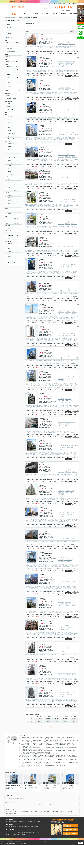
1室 (73, 721)
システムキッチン (11, 184)
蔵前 (28, 826)
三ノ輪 (10, 826)
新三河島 (14, 826)
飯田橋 (47, 804)
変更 (20, 24)
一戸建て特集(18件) (55, 811)
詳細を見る (68, 53)
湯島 (43, 237)
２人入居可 (10, 125)
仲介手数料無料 (11, 136)
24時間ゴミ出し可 (11, 243)
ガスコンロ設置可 (11, 133)
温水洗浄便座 (10, 200)
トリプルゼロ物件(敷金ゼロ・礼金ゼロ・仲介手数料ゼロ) (13, 261)
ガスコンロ (10, 179)
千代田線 (41, 109)
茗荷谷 (45, 64)
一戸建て (9, 33)
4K (7, 80)
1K (16, 66)
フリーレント (10, 130)
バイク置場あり (11, 174)
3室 (65, 721)
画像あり (9, 103)
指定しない (9, 95)
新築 (27, 832)
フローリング (10, 146)
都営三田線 (41, 41)
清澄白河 (36, 826)
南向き (9, 253)
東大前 (44, 89)
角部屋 (9, 256)
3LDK (17, 77)
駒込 (44, 134)
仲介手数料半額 (11, 138)
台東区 (27, 27)
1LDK (17, 69)
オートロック (10, 232)
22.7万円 (56, 718)
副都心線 (41, 537)
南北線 (40, 43)
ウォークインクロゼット (13, 218)
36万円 (73, 718)
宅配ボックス (10, 238)
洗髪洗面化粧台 (11, 203)
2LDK (8, 74)
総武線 (40, 313)
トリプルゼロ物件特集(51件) (45, 811)
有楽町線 (41, 63)
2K (7, 72)
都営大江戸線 (42, 401)
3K (16, 74)
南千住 (7, 826)
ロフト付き (10, 149)
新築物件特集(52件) (34, 811)
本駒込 (44, 88)
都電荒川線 (41, 335)
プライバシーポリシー (17, 831)
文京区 (42, 27)
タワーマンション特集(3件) (66, 811)
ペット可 (14, 832)
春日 (46, 41)
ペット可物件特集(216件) (23, 811)
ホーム (7, 831)
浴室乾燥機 (10, 197)
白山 (43, 34)
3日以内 (9, 98)
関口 (43, 147)
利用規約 (23, 831)
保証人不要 (10, 122)
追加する (75, 53)
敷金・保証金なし (11, 45)
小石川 (43, 507)
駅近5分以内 (31, 832)
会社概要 (10, 831)
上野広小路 (45, 561)
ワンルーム (9, 66)
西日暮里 (47, 112)
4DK (16, 80)
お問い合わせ (8, 834)
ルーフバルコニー (11, 157)
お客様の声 (23, 834)
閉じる (80, 842)
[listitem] (14, 783)
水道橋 (46, 580)
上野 (44, 223)
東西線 (40, 154)
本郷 (43, 304)
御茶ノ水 (45, 313)
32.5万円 (65, 718)
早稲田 (44, 154)
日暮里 (44, 110)
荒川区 (34, 27)
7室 (56, 721)
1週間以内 (15, 98)
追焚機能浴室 (10, 195)
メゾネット (10, 152)
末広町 (44, 492)
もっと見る (75, 71)
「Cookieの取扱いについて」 (13, 843)
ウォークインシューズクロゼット (13, 223)
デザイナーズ (10, 119)
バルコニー (10, 154)
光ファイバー (10, 228)
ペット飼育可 (10, 116)
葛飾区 (31, 821)
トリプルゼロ (36, 832)
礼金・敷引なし (10, 48)
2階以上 (9, 248)
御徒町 (44, 246)
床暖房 (9, 213)
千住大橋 (31, 826)
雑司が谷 (46, 537)
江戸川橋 (46, 66)
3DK (8, 77)
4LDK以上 (9, 82)
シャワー (10, 206)
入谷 (20, 826)
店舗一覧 (18, 834)
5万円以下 (23, 832)
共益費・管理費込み (11, 51)
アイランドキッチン (12, 190)
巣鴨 (44, 133)
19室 (39, 721)
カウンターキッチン (12, 187)
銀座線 (40, 492)
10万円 (39, 718)
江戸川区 (24, 821)
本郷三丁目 (46, 243)
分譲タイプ (10, 127)
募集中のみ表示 (10, 37)
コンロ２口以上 (11, 181)
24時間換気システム (12, 165)
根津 (45, 179)
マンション (9, 30)
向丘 (43, 170)
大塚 (43, 57)
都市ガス (10, 160)
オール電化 (10, 163)
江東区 (38, 27)
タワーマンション (9, 832)
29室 (48, 721)
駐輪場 (9, 171)
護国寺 (45, 63)
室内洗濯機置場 (11, 143)
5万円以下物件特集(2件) (11, 813)
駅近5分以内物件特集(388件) (12, 811)
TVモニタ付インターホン (13, 235)
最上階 (9, 251)
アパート (9, 27)
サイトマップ (28, 831)
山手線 (40, 110)
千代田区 (38, 821)
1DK (8, 69)
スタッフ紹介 (14, 834)
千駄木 (43, 103)
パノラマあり (10, 109)
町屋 (17, 826)
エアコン (10, 211)
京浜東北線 (41, 112)
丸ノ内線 (41, 64)
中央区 (34, 821)
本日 (15, 95)
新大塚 (45, 267)
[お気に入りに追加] (21, 784)
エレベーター (10, 168)
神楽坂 (44, 695)
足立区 (45, 27)
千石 (46, 131)
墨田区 (31, 27)
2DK (16, 72)
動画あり (9, 106)
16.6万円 (48, 718)
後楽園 (44, 43)
